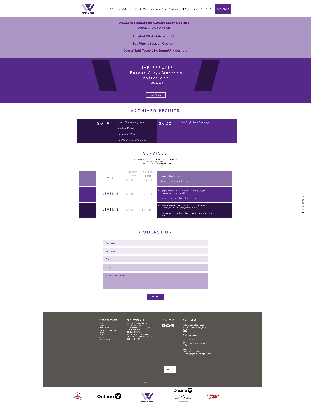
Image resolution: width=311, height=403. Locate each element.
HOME (101, 323)
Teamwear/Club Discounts (107, 330)
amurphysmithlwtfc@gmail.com (198, 354)
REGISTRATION (104, 328)
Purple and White (127, 134)
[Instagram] (172, 325)
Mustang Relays (126, 128)
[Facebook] (164, 325)
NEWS (101, 332)
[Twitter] (168, 325)
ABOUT (101, 326)
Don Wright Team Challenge (195, 122)
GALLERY (102, 335)
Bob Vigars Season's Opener (132, 140)
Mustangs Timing (104, 339)
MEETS (101, 337)
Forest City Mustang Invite (131, 122)
